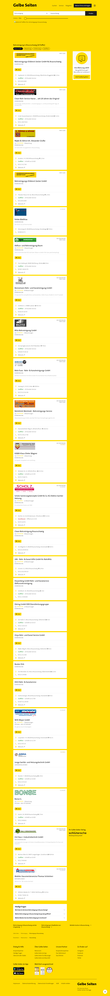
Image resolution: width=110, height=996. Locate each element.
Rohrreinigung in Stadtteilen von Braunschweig (51, 926)
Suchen (54, 6)
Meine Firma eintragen (82, 6)
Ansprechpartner (18, 951)
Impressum (16, 983)
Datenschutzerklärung (28, 983)
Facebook (80, 953)
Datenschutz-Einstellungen (46, 983)
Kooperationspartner (62, 951)
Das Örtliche (59, 955)
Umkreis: (17, 18)
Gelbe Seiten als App (41, 953)
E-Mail (18, 69)
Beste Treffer (18, 49)
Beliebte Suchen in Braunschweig (79, 925)
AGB (57, 983)
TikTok (79, 958)
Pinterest (80, 955)
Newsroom (38, 951)
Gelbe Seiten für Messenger (43, 955)
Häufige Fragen (17, 953)
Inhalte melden (65, 983)
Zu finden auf (82, 947)
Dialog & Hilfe (18, 947)
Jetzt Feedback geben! (81, 77)
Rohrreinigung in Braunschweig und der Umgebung (25, 926)
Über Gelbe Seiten (41, 947)
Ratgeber (69, 6)
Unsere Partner (61, 947)
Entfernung (37, 49)
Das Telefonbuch (61, 953)
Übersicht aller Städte (19, 955)
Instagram (80, 951)
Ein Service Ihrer (84, 989)
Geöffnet (46, 49)
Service (61, 6)
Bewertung (28, 49)
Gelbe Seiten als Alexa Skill (42, 958)
